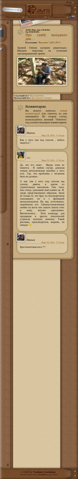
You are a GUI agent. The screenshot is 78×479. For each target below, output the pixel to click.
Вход (69, 2)
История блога (58, 17)
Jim (28, 158)
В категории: (42, 43)
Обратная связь (14, 17)
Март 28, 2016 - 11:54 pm (53, 135)
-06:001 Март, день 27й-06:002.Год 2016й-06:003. (37, 31)
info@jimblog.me (12, 10)
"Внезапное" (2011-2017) (49, 43)
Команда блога (36, 17)
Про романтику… (38, 96)
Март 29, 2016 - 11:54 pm (53, 160)
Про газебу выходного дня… (46, 37)
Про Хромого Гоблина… (42, 98)
